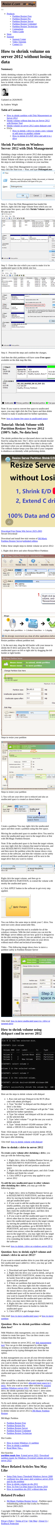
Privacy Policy (7, 1521)
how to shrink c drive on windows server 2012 (31, 1246)
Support (10, 36)
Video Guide (18, 31)
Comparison (17, 29)
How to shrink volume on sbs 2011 (22, 1484)
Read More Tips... (15, 1448)
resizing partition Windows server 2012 (26, 1386)
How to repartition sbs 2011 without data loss (27, 1489)
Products (11, 13)
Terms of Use (22, 1521)
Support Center (19, 39)
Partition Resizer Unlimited (24, 24)
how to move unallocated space (25, 1316)
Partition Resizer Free (22, 16)
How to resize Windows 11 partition (23, 1443)
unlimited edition (30, 541)
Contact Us (17, 44)
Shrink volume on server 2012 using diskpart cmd (29, 125)
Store (9, 34)
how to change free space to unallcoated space (27, 418)
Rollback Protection (10, 1523)
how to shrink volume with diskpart (26, 1142)
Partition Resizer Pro (21, 19)
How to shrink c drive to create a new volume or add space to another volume (32, 132)
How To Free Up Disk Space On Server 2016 (27, 1486)
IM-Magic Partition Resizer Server (22, 1501)
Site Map (33, 1521)
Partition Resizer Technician (24, 26)
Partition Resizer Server (22, 21)
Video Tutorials (19, 42)
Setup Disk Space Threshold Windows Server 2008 (30, 1476)
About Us (43, 1521)
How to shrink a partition (18, 1445)
